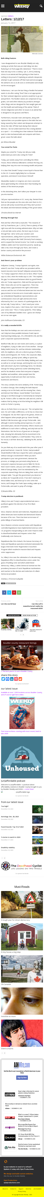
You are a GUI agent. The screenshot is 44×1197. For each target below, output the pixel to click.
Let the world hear (8, 604)
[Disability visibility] (7, 624)
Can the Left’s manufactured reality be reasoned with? (33, 606)
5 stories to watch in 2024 (10, 837)
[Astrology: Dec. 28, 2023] (37, 820)
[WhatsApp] (19, 592)
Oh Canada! (6, 984)
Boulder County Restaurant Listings (20, 642)
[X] (9, 592)
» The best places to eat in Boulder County (16, 671)
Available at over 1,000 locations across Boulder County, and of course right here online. (21, 693)
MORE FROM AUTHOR (29, 615)
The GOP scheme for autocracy (36, 630)
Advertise (28, 1189)
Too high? (5, 806)
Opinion (4, 16)
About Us (5, 1189)
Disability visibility (6, 629)
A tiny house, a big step (11, 952)
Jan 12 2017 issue (11, 583)
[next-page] (23, 634)
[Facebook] (4, 592)
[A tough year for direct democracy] (22, 904)
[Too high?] (37, 809)
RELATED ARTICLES (14, 615)
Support (21, 1189)
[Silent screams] (22, 1033)
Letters (10, 16)
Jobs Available (37, 1189)
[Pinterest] (14, 592)
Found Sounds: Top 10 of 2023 (12, 827)
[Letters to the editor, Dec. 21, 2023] (22, 624)
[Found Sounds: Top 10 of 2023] (37, 830)
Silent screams (7, 1048)
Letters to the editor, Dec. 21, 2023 (21, 630)
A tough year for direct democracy (15, 920)
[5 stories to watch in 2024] (37, 840)
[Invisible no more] (22, 1001)
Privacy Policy (22, 1191)
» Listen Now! (29, 789)
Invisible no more (8, 1016)
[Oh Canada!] (22, 968)
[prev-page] (21, 634)
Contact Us (13, 1189)
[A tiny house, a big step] (22, 936)
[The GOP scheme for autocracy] (36, 624)
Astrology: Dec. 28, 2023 (10, 817)
